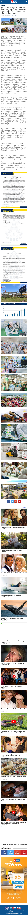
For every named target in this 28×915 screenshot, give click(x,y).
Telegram (11, 853)
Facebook (4, 853)
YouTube (17, 853)
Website (24, 853)
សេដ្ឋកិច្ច (2, 5)
